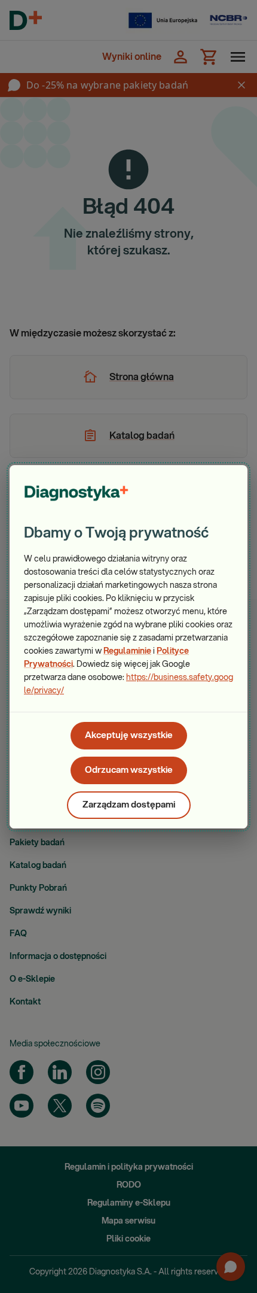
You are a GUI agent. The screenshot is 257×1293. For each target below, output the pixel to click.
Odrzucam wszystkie (129, 770)
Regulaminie (127, 651)
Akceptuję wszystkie (129, 735)
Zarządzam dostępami (128, 804)
